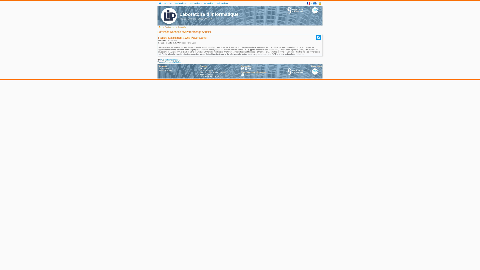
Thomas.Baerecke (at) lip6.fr (169, 62)
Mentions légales (165, 70)
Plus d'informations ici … (170, 60)
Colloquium (222, 3)
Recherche (180, 3)
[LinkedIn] (246, 69)
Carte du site (163, 68)
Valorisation (194, 3)
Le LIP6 (167, 3)
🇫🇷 (309, 3)
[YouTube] (249, 69)
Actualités (182, 27)
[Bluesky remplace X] (242, 69)
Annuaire (208, 3)
